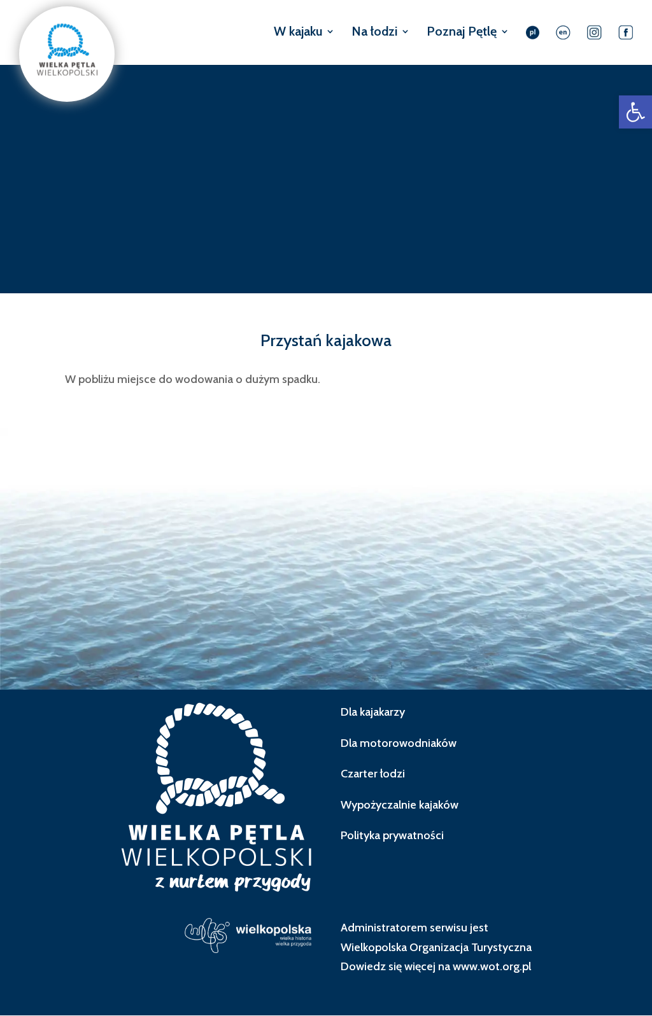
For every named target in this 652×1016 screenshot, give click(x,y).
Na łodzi (374, 33)
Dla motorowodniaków (399, 743)
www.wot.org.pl (492, 966)
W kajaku (298, 33)
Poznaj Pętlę (462, 33)
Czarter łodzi (373, 774)
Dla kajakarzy (373, 712)
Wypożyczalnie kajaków (399, 805)
